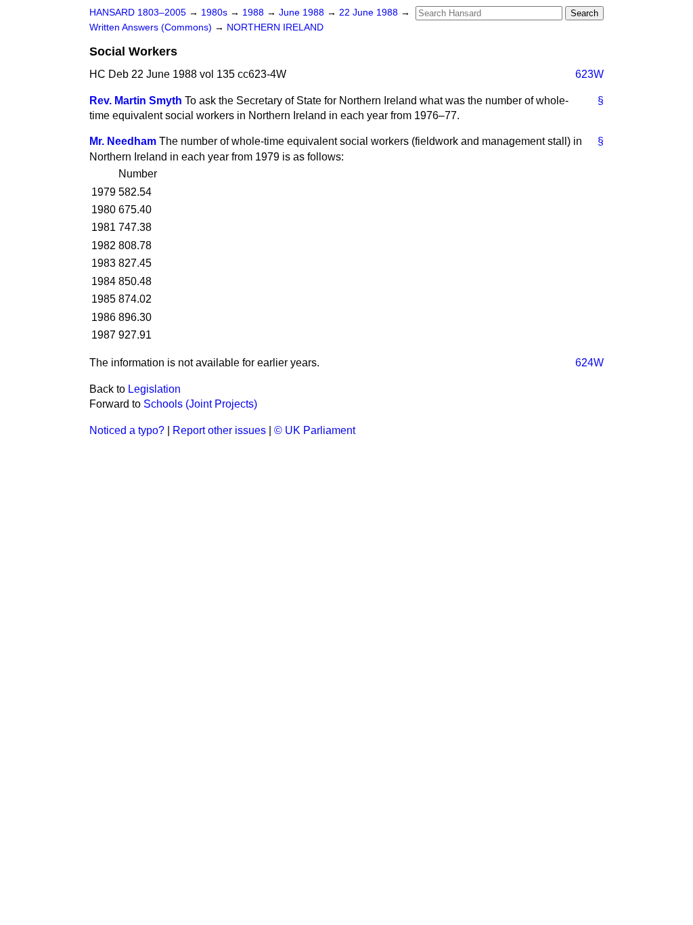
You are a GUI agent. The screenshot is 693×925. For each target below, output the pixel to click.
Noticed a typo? (126, 430)
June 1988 (303, 12)
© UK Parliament (314, 430)
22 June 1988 (370, 12)
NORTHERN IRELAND (275, 27)
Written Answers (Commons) (152, 27)
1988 (254, 12)
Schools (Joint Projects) (200, 404)
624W (589, 362)
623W (589, 74)
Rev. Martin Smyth (135, 100)
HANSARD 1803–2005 (137, 12)
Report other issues (219, 430)
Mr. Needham (122, 141)
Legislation (154, 389)
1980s (215, 12)
